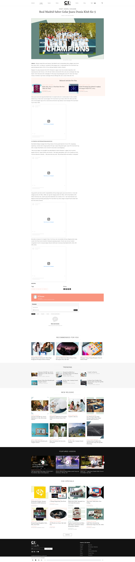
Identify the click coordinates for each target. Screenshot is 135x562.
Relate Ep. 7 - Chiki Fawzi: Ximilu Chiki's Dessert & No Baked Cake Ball (92, 472)
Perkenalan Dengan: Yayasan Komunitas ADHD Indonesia (38, 502)
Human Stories (74, 415)
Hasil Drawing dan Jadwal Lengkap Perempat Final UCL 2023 (90, 87)
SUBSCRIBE (48, 548)
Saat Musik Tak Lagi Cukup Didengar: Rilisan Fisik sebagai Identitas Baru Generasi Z (94, 418)
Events (81, 555)
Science (54, 415)
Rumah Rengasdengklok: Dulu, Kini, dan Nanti (39, 524)
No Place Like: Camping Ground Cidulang (70, 381)
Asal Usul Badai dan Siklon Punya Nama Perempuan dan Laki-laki (66, 358)
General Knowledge (70, 8)
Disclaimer (90, 555)
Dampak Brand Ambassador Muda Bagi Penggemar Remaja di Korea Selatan (41, 358)
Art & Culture (93, 415)
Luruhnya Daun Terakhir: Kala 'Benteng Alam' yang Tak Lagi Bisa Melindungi (95, 382)
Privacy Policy (91, 553)
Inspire (69, 415)
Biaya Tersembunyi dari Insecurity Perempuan (57, 442)
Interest (33, 415)
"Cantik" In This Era (92, 372)
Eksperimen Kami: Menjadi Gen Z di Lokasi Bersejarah (76, 502)
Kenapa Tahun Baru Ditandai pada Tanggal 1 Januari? (46, 381)
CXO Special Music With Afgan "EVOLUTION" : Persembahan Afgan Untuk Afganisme (42, 472)
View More (67, 534)
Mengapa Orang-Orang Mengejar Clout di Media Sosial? (91, 358)
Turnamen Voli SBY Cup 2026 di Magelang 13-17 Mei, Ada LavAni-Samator (46, 373)
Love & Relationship (57, 521)
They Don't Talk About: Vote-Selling (94, 502)
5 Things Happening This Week (58, 501)
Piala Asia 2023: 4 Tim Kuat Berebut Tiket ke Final (53, 87)
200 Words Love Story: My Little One (58, 524)
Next (104, 462)
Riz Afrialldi (41, 296)
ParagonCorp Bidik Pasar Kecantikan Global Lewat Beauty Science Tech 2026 (70, 373)
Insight (61, 8)
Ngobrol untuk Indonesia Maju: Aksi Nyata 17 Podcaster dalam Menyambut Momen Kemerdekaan (76, 525)
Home (73, 439)
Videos (81, 553)
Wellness (37, 415)
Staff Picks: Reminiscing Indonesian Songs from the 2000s (95, 524)
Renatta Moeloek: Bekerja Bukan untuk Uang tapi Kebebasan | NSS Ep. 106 (67, 472)
